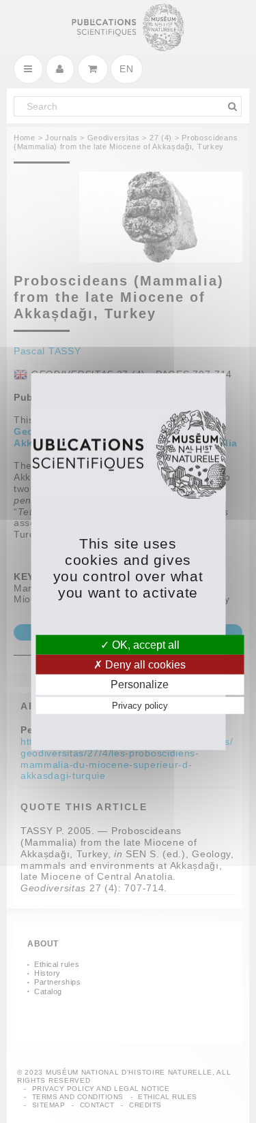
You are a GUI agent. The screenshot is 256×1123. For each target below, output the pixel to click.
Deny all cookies (144, 665)
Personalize (140, 684)
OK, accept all (144, 645)
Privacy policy (140, 705)
